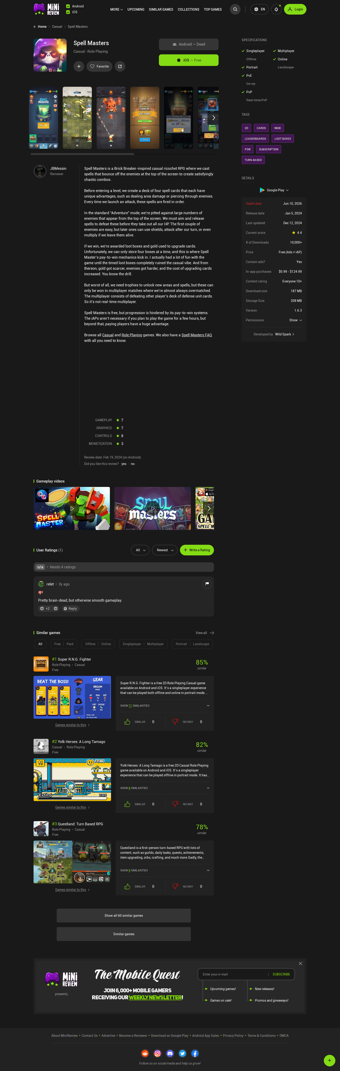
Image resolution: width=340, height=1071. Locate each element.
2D (246, 128)
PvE (249, 75)
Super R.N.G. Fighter (71, 659)
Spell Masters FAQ (197, 334)
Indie (277, 128)
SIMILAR (161, 9)
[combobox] (138, 550)
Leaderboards (255, 138)
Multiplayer (286, 51)
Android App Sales (205, 1035)
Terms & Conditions (261, 1035)
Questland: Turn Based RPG (77, 823)
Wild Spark (283, 334)
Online (282, 59)
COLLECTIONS (188, 9)
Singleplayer (255, 51)
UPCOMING (135, 9)
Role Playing (97, 51)
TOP (213, 9)
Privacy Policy (233, 1035)
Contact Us (90, 1035)
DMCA (284, 1035)
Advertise (108, 1035)
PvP (249, 92)
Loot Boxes (283, 138)
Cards (261, 128)
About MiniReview (64, 1035)
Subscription (268, 149)
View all (201, 633)
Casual (79, 51)
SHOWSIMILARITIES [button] (134, 705)
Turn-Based (253, 160)
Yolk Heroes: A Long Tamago (78, 741)
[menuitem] (116, 9)
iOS (192, 60)
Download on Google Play (169, 1035)
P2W (247, 149)
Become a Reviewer (133, 1035)
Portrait (252, 67)
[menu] (167, 9)
